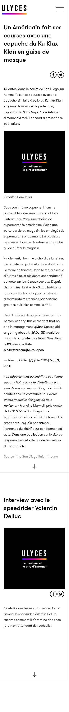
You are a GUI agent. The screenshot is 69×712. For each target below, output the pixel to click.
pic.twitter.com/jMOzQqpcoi (24, 350)
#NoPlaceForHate (19, 344)
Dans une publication (27, 434)
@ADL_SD (38, 332)
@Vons (38, 326)
